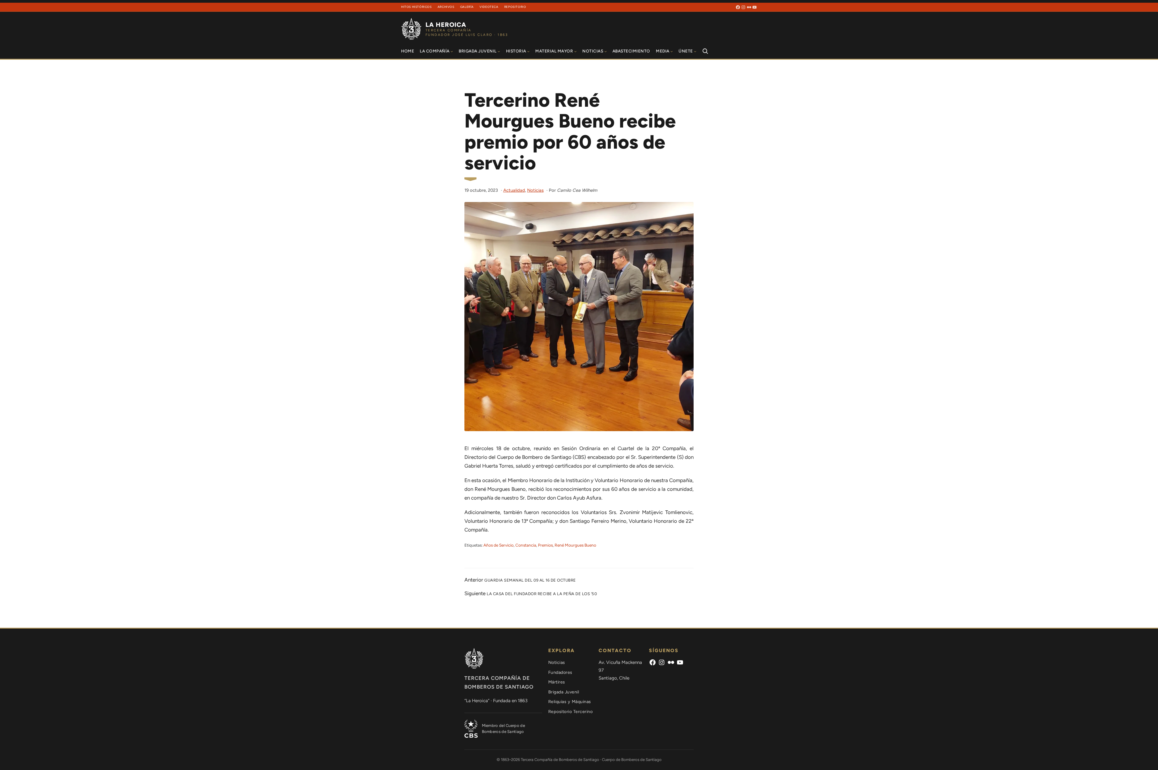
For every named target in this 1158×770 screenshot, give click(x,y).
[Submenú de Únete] (695, 51)
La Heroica (446, 24)
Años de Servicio (498, 545)
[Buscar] (705, 51)
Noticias (535, 190)
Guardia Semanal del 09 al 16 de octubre (530, 580)
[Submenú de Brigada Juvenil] (499, 51)
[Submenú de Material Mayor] (575, 51)
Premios (545, 545)
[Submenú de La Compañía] (452, 51)
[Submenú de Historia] (528, 51)
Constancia (525, 545)
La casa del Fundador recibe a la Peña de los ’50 (542, 594)
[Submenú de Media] (671, 51)
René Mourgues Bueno (575, 545)
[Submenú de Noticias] (605, 51)
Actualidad (514, 190)
